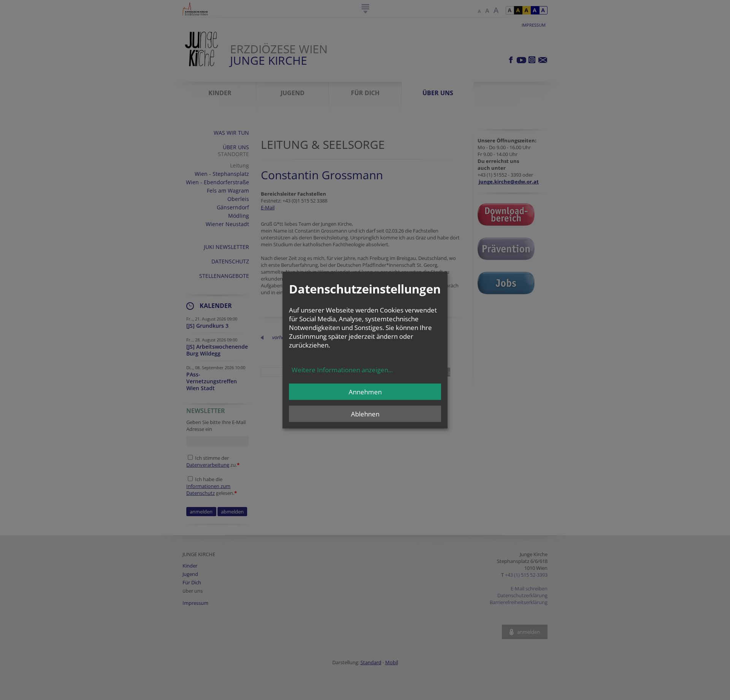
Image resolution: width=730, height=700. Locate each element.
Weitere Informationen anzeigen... (342, 369)
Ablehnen (365, 414)
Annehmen (365, 391)
